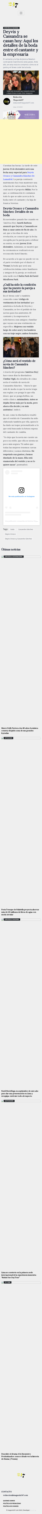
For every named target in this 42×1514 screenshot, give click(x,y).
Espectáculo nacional (11, 28)
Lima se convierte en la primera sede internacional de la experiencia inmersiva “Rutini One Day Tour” (18, 1275)
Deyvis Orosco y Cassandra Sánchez (18, 539)
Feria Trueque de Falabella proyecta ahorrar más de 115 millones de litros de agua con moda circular (20, 912)
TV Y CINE (7, 1282)
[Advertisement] (21, 141)
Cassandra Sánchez (25, 529)
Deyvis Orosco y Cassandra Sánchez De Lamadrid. (18, 176)
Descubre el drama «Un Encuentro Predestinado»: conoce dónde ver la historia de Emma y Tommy (20, 1456)
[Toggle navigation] (21, 13)
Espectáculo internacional (14, 556)
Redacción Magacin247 (18, 98)
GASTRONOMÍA (9, 1101)
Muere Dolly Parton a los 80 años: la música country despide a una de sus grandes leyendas (19, 730)
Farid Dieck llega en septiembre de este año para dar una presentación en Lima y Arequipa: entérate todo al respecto (19, 1093)
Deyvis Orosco (10, 534)
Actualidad (8, 738)
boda (12, 529)
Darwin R (33, 1510)
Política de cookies (10, 1506)
